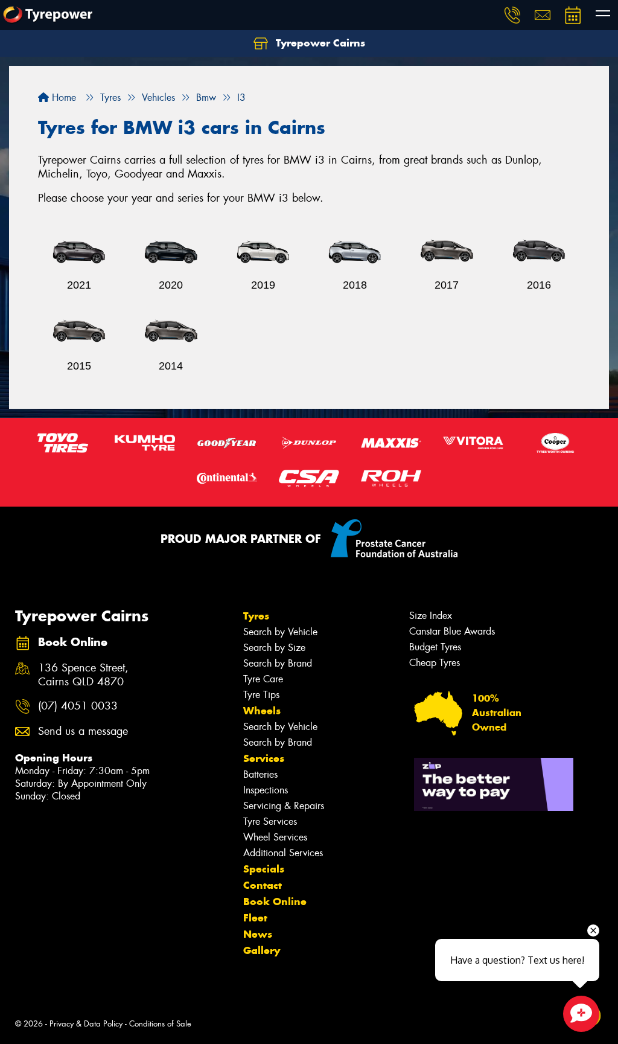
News (257, 934)
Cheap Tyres (434, 662)
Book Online (275, 901)
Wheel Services (275, 837)
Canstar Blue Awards (452, 631)
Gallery (261, 950)
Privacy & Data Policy (86, 1024)
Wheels (262, 710)
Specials (263, 869)
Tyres (256, 616)
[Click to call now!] (512, 15)
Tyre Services (270, 821)
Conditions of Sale (160, 1024)
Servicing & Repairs (283, 805)
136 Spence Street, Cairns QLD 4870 (83, 675)
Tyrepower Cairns (319, 43)
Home (62, 97)
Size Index (430, 615)
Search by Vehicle (280, 632)
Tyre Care (263, 679)
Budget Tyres (435, 647)
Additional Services (283, 853)
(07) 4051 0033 (78, 706)
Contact (262, 885)
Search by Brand (277, 663)
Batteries (260, 774)
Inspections (265, 790)
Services (263, 758)
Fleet (255, 917)
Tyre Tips (261, 694)
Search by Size (274, 647)
